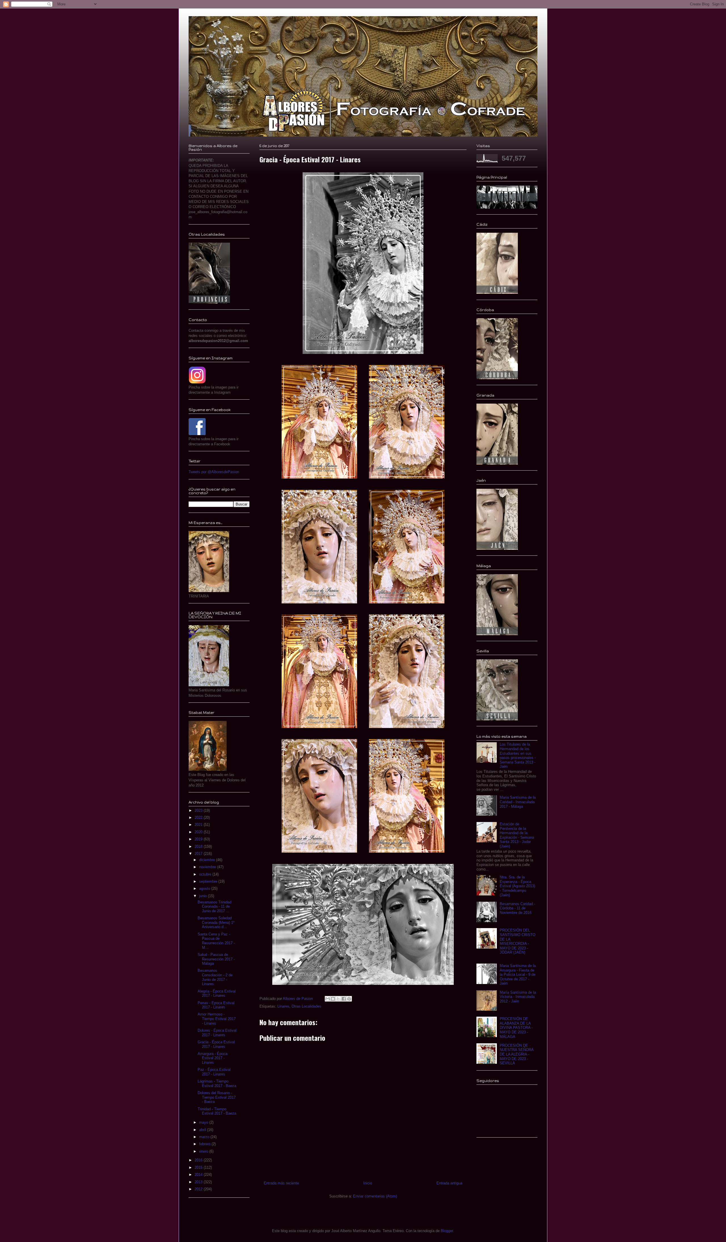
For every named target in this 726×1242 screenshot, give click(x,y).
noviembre (208, 867)
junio (203, 896)
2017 (199, 853)
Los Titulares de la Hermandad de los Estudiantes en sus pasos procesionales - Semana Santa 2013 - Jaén (518, 755)
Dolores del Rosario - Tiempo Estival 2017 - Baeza (217, 1097)
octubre (205, 874)
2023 (199, 810)
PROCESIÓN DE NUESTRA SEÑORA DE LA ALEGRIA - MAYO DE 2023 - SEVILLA (516, 1054)
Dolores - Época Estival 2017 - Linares (217, 1032)
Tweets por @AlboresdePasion (214, 472)
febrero (205, 1144)
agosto (205, 888)
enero (204, 1151)
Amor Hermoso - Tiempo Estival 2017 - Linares (217, 1018)
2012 (199, 1189)
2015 (199, 1167)
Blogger (447, 1231)
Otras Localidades (306, 1006)
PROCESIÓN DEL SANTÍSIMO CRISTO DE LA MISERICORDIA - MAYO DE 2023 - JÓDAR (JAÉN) (517, 941)
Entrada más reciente (281, 1183)
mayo (204, 1122)
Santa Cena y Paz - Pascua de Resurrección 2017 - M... (216, 941)
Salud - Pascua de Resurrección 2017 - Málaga (216, 959)
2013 (199, 1182)
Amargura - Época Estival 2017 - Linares (212, 1058)
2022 (199, 817)
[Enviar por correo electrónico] (327, 999)
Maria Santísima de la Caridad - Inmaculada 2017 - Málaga (518, 801)
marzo (204, 1137)
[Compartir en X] (338, 999)
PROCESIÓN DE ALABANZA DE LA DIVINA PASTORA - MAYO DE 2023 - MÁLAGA (516, 1028)
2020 (199, 832)
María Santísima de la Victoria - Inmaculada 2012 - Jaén (518, 996)
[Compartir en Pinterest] (349, 999)
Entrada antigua (449, 1183)
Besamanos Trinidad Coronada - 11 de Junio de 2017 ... (214, 906)
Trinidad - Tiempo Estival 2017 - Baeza (217, 1111)
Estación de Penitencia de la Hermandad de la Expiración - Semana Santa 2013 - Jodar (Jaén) (517, 835)
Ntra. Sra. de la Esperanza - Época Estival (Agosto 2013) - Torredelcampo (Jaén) (517, 886)
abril (203, 1130)
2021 (199, 825)
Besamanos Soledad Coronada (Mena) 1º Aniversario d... (216, 922)
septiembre (208, 881)
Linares (283, 1006)
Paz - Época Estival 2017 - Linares (214, 1071)
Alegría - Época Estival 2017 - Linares (217, 993)
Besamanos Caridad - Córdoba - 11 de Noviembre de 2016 (517, 908)
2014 (199, 1174)
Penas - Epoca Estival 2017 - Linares (216, 1005)
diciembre (207, 860)
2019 (199, 839)
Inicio (367, 1183)
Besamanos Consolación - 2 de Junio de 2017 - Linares (215, 977)
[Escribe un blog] (333, 999)
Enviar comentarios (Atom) (375, 1196)
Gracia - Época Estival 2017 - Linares (216, 1044)
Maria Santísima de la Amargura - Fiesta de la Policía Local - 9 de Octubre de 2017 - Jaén (518, 974)
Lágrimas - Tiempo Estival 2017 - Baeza (217, 1083)
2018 (199, 846)
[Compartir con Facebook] (344, 999)
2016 (199, 1160)
